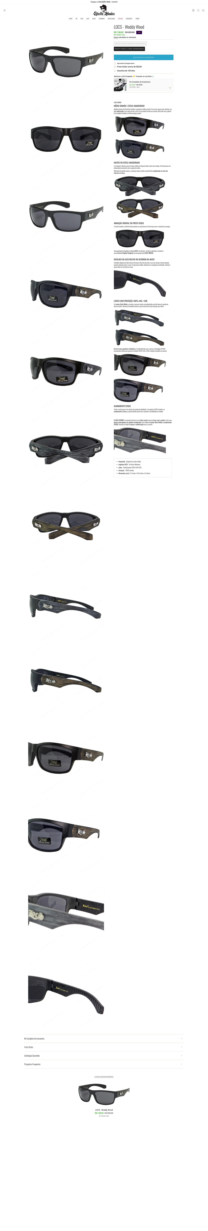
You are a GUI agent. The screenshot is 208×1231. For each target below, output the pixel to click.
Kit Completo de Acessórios (34, 1038)
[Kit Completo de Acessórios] (120, 84)
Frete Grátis (28, 1047)
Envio (116, 37)
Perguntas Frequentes (32, 1064)
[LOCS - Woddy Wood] (104, 1094)
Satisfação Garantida (32, 1055)
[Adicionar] (170, 88)
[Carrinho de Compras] (203, 10)
